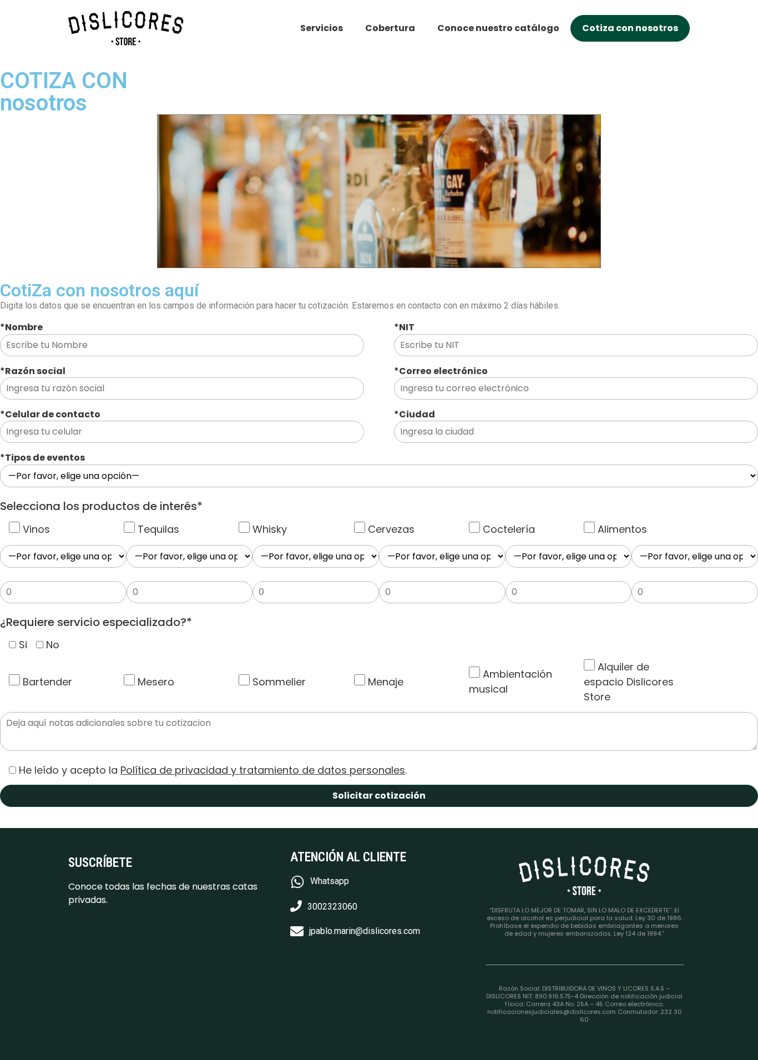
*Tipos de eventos (42, 457)
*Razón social (32, 371)
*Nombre (21, 327)
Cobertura (390, 28)
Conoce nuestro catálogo (498, 28)
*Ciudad (414, 414)
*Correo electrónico (441, 371)
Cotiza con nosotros (630, 28)
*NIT (404, 327)
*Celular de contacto (50, 414)
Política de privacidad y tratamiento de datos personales (262, 770)
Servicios (321, 28)
